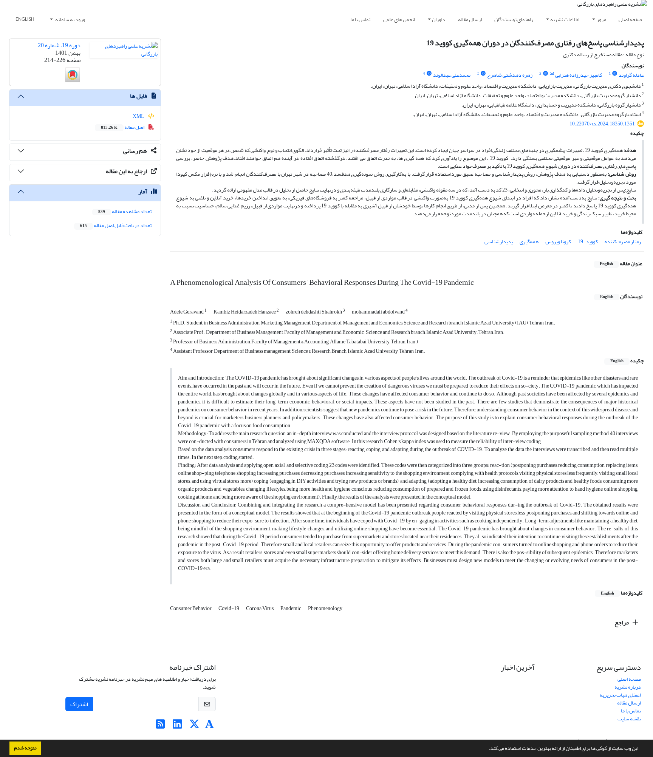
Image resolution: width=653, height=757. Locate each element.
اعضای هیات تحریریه (620, 695)
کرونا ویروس (558, 241)
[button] (487, 749)
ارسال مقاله (470, 19)
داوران (438, 19)
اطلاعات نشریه (564, 19)
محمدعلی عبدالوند (451, 75)
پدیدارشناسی (498, 241)
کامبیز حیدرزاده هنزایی (578, 75)
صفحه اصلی (630, 19)
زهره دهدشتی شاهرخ (509, 75)
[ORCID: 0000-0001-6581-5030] (429, 73)
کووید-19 (588, 241)
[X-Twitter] (194, 726)
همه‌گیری (529, 241)
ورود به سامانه (69, 19)
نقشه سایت (629, 719)
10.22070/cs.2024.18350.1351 (602, 124)
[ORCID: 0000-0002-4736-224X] (483, 73)
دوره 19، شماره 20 (59, 45)
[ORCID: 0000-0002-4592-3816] (545, 73)
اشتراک (79, 704)
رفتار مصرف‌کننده (623, 241)
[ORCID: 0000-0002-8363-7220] (615, 73)
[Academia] (209, 726)
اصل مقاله (123, 127)
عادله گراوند (631, 75)
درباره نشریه (627, 687)
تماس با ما (360, 19)
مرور (601, 19)
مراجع (622, 622)
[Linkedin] (177, 726)
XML (139, 116)
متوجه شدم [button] (25, 747)
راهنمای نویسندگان (513, 19)
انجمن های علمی (399, 19)
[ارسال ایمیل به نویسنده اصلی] (551, 73)
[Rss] (160, 726)
